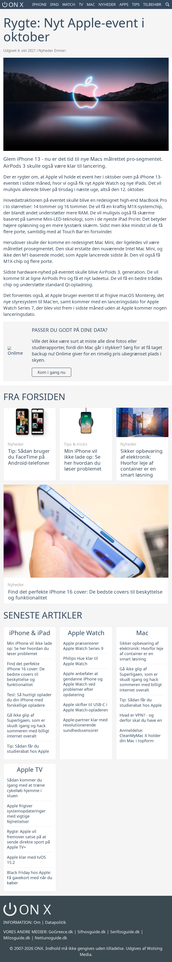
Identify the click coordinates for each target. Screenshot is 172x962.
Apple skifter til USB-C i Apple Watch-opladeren (85, 707)
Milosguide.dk (16, 937)
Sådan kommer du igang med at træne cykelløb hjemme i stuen (26, 787)
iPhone (39, 4)
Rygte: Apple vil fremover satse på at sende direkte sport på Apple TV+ (28, 839)
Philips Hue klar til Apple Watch (80, 661)
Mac (91, 4)
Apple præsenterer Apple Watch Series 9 (83, 646)
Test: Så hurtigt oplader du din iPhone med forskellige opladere (29, 700)
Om (37, 922)
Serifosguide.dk (125, 931)
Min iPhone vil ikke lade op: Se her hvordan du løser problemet (82, 459)
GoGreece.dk (61, 931)
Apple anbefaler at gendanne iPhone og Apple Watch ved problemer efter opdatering (83, 684)
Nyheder (107, 4)
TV (81, 4)
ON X (16, 4)
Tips (136, 4)
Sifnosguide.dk (91, 931)
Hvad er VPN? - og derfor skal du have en (141, 717)
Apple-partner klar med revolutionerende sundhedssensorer (85, 725)
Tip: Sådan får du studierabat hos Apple (28, 748)
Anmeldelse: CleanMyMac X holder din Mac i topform (140, 736)
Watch (68, 4)
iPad (54, 4)
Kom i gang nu (51, 372)
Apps (123, 4)
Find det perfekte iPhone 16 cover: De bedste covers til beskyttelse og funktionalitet (85, 594)
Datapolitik (55, 922)
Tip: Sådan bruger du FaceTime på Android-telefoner (29, 456)
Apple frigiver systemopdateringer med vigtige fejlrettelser (26, 813)
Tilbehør (152, 4)
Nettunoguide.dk (51, 937)
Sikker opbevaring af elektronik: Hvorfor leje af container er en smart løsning (141, 462)
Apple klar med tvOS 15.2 (26, 859)
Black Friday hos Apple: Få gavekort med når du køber (29, 878)
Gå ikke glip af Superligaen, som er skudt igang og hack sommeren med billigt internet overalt (28, 725)
